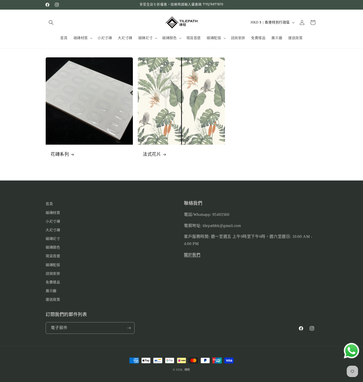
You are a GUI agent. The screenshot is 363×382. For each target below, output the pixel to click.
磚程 (187, 369)
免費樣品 (53, 282)
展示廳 (51, 291)
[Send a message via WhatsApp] (352, 351)
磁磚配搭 (53, 265)
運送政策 (53, 299)
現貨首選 (53, 256)
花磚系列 (60, 154)
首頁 (49, 204)
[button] (51, 22)
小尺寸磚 (53, 221)
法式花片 (152, 154)
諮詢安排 (53, 273)
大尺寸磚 (53, 230)
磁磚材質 (53, 213)
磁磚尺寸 (53, 239)
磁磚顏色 (53, 247)
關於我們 (192, 255)
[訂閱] (128, 328)
